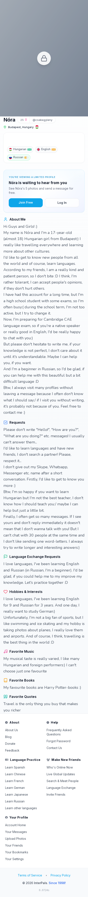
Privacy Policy (60, 875)
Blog (8, 737)
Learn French (14, 781)
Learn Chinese (15, 774)
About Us (11, 730)
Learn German (15, 787)
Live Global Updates (61, 774)
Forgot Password (58, 741)
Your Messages (16, 832)
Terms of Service (30, 875)
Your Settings (14, 859)
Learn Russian (15, 801)
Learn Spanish (15, 767)
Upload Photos (15, 838)
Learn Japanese (16, 794)
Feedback (12, 750)
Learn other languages (21, 808)
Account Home (15, 825)
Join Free (26, 202)
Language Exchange (61, 787)
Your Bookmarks (16, 852)
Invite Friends (56, 794)
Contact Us (54, 748)
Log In (62, 202)
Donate (10, 743)
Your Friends (14, 845)
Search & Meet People (63, 781)
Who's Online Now (60, 767)
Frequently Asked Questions (59, 732)
